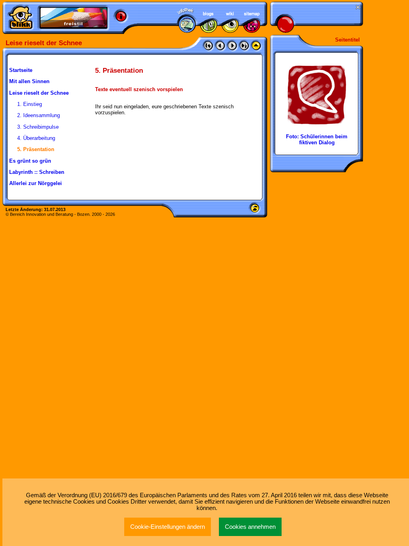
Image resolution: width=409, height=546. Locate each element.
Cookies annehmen (250, 527)
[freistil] (73, 17)
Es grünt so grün (30, 161)
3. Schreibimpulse (38, 127)
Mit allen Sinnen (29, 81)
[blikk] (20, 17)
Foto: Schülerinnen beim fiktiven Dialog (316, 139)
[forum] (208, 31)
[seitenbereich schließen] (357, 7)
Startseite (20, 70)
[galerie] (230, 31)
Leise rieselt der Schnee (39, 93)
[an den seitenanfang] (255, 210)
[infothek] (187, 31)
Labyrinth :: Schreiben (36, 172)
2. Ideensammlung (38, 115)
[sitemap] (251, 31)
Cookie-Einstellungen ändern (167, 527)
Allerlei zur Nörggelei (35, 183)
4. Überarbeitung (36, 138)
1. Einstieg (29, 104)
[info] (121, 16)
